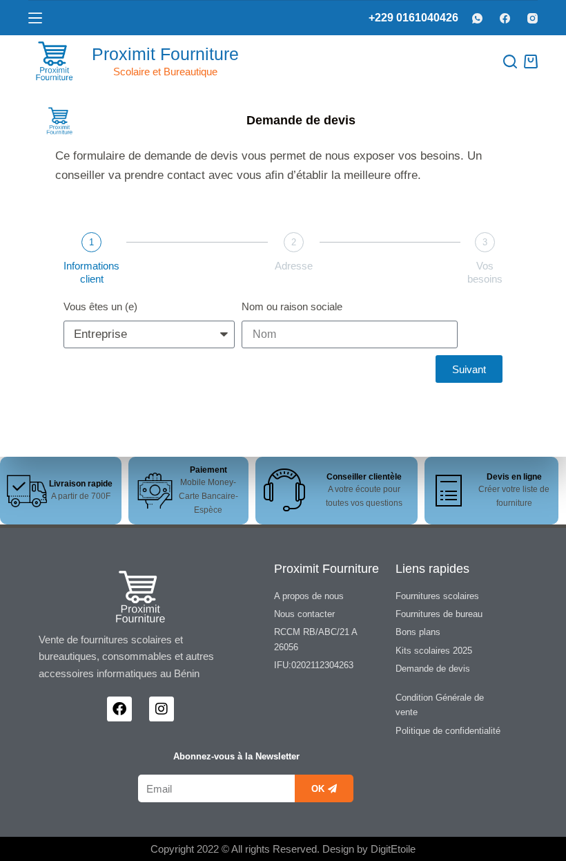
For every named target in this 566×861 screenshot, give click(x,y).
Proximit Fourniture (165, 54)
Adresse (294, 266)
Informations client (91, 272)
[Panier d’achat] (531, 61)
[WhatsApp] (477, 18)
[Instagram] (532, 18)
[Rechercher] (510, 61)
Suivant (469, 369)
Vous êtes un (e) (100, 306)
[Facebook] (505, 18)
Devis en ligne (514, 477)
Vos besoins (484, 272)
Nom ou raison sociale (292, 306)
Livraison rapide (81, 484)
